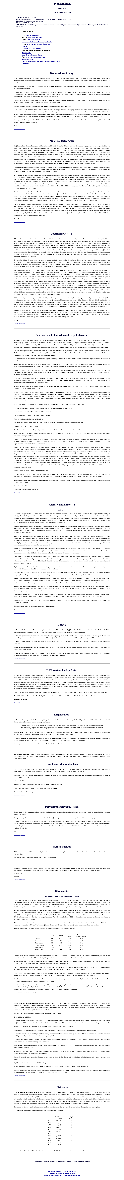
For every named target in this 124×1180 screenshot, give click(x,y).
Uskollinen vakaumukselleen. (32, 55)
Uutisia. (24, 46)
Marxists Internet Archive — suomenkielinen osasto (62, 1175)
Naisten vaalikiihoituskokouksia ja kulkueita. (37, 42)
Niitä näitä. (25, 64)
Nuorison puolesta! (34, 40)
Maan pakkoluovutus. (35, 37)
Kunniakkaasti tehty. (33, 35)
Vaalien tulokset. (27, 59)
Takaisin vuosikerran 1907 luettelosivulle (62, 1171)
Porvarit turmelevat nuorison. (35, 57)
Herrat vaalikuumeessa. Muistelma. (38, 44)
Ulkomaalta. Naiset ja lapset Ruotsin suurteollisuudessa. (41, 61)
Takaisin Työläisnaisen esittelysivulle (62, 1173)
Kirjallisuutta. (26, 53)
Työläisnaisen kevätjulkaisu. (31, 48)
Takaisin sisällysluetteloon (19, 129)
